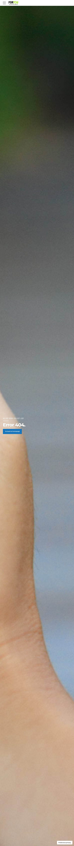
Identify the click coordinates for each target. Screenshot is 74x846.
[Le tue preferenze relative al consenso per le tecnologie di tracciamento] (64, 842)
